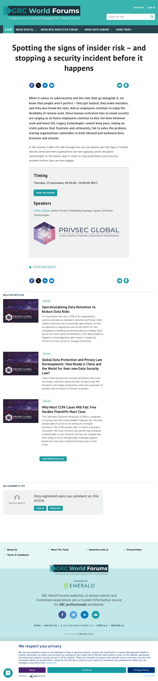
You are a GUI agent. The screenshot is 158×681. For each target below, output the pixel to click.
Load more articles (53, 458)
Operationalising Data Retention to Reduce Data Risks (69, 309)
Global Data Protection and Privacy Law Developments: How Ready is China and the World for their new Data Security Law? (72, 366)
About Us (12, 549)
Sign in (90, 79)
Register (139, 7)
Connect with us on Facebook (62, 615)
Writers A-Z (117, 625)
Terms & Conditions (18, 554)
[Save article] (126, 85)
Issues (37, 625)
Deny (32, 670)
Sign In (151, 7)
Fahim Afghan (42, 210)
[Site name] (41, 18)
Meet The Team (60, 549)
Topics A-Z (102, 625)
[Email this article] (51, 85)
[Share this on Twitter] (38, 85)
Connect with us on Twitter (73, 615)
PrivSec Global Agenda (44, 266)
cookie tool (50, 662)
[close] (128, 79)
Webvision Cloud (86, 634)
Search (151, 16)
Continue (87, 670)
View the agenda (45, 192)
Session (46, 301)
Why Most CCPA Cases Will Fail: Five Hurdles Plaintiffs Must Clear (69, 409)
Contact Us (50, 625)
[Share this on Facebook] (32, 85)
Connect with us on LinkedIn (85, 615)
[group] (123, 29)
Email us (96, 615)
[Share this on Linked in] (45, 85)
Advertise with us (98, 549)
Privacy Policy (134, 549)
